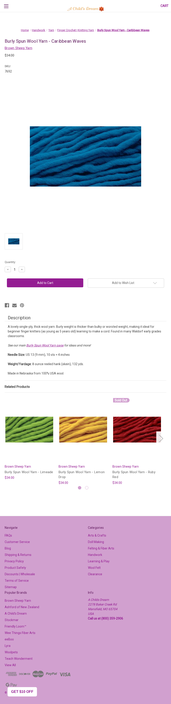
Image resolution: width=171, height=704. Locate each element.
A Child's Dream (16, 613)
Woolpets (11, 652)
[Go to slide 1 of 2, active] (79, 487)
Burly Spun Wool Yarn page (44, 345)
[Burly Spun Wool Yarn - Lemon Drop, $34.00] (83, 429)
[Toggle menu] (6, 6)
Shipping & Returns (18, 555)
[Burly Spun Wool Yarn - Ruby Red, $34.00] (137, 429)
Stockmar (11, 620)
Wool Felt (94, 567)
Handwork (95, 555)
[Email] (14, 305)
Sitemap (11, 587)
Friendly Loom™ (15, 626)
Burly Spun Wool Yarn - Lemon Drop (82, 474)
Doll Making (96, 542)
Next (160, 438)
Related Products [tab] (17, 387)
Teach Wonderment (19, 658)
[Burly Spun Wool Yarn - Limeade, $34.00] (29, 429)
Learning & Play (99, 561)
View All (10, 665)
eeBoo (9, 639)
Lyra (7, 646)
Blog (8, 548)
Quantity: (10, 262)
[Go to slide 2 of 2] (86, 487)
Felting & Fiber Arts (101, 548)
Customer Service (17, 542)
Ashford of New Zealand (22, 607)
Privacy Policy (14, 561)
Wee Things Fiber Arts (20, 633)
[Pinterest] (22, 305)
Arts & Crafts (97, 535)
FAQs (8, 535)
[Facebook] (7, 305)
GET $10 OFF (22, 692)
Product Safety (15, 567)
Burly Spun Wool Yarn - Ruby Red (133, 474)
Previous (5, 438)
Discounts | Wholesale (20, 574)
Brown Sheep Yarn (18, 600)
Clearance (95, 574)
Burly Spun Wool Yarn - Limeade (29, 472)
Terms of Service (17, 580)
